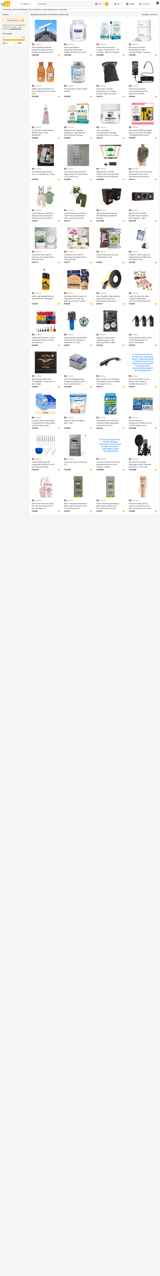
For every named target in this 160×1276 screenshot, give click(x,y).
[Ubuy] (6, 4)
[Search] (107, 4)
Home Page (7, 10)
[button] (118, 4)
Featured (153, 14)
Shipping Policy (16, 29)
